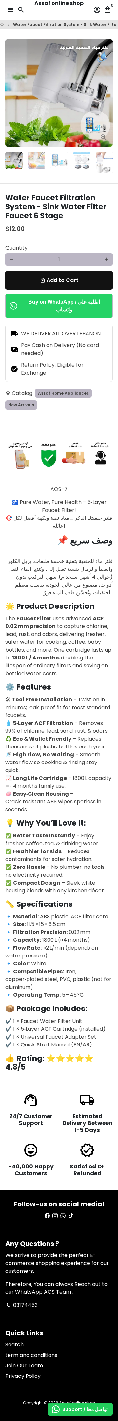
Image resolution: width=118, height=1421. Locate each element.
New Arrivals (21, 405)
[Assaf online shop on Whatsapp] (63, 1215)
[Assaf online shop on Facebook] (47, 1215)
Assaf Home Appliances (63, 393)
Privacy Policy (23, 1376)
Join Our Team (24, 1365)
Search (14, 1344)
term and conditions (31, 1355)
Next (106, 93)
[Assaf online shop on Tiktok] (70, 1215)
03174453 (22, 1305)
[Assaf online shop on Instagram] (55, 1215)
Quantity (16, 248)
